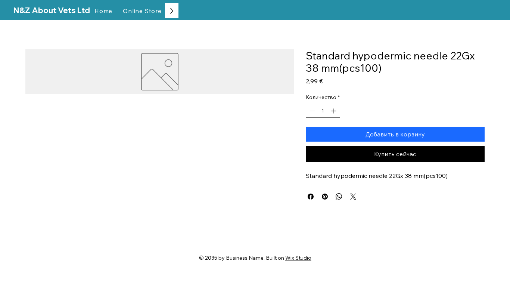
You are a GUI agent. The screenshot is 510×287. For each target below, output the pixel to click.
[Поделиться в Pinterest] (324, 196)
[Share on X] (353, 196)
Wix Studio (298, 257)
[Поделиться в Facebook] (310, 196)
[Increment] (334, 110)
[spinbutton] (323, 110)
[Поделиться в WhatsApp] (339, 196)
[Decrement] (311, 110)
